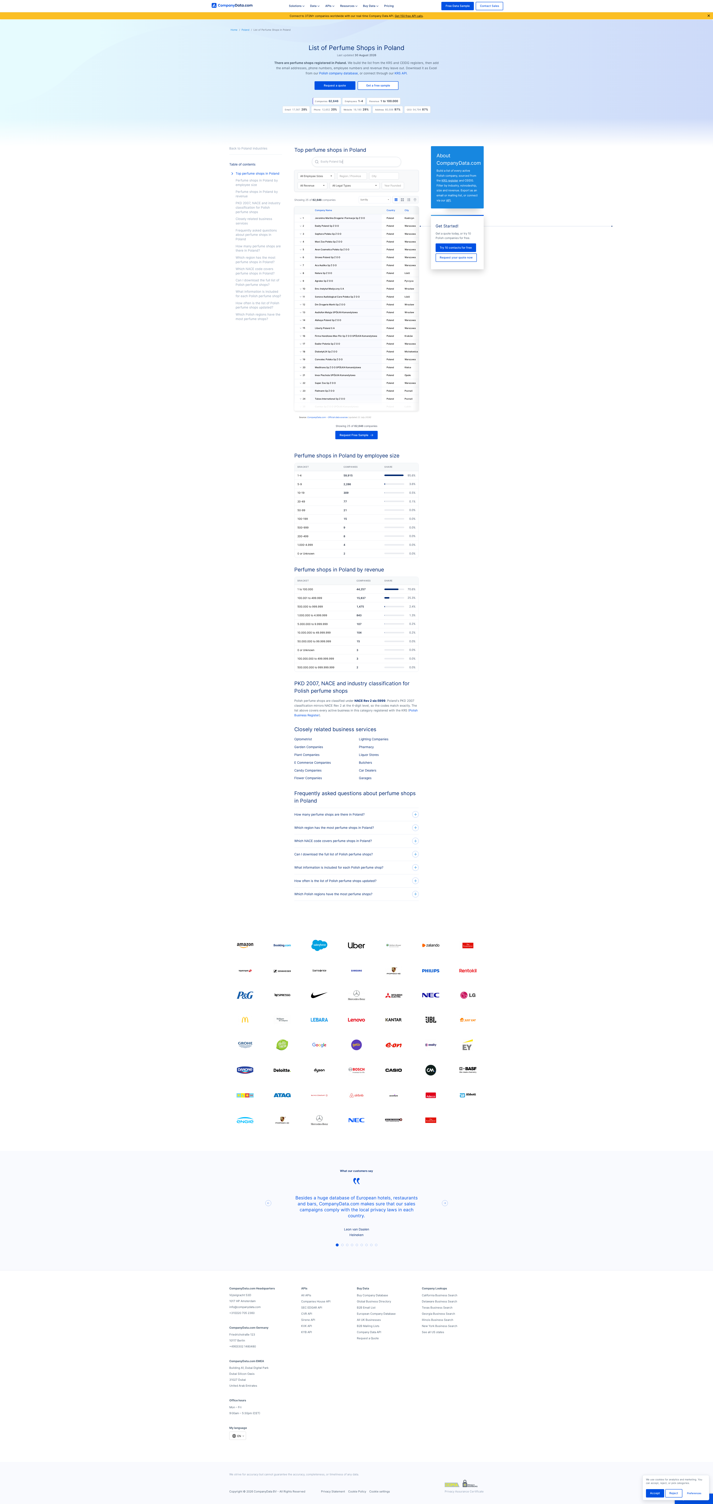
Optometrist (303, 739)
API (448, 200)
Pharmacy (366, 747)
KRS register (450, 180)
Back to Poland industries (248, 148)
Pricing (389, 6)
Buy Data (369, 6)
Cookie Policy (357, 1491)
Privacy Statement (333, 1491)
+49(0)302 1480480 (242, 1346)
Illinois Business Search (437, 1320)
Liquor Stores (369, 755)
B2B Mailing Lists (368, 1326)
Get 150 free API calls (409, 16)
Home (234, 29)
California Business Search (439, 1295)
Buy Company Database (372, 1295)
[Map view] (415, 200)
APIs (328, 6)
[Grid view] (402, 200)
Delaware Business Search (439, 1301)
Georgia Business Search (438, 1313)
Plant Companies (307, 755)
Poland (245, 29)
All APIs (306, 1295)
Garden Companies (308, 747)
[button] (335, 85)
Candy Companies (308, 770)
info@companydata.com (245, 1307)
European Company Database (376, 1313)
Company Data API (369, 1332)
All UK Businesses (369, 1320)
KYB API (306, 1332)
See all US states (433, 1332)
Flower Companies (308, 778)
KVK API (306, 1326)
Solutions (295, 6)
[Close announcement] (709, 15)
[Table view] (396, 200)
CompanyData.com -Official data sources (327, 417)
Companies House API (316, 1301)
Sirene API (308, 1320)
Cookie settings (379, 1491)
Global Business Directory (374, 1301)
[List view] (409, 200)
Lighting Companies (373, 739)
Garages (365, 778)
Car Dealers (367, 770)
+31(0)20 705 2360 (242, 1313)
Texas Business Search (437, 1307)
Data (313, 6)
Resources (347, 6)
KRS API (401, 73)
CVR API (306, 1313)
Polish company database (338, 73)
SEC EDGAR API (311, 1307)
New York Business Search (439, 1326)
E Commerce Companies (312, 762)
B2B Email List (366, 1307)
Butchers (365, 762)
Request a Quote (368, 1338)
